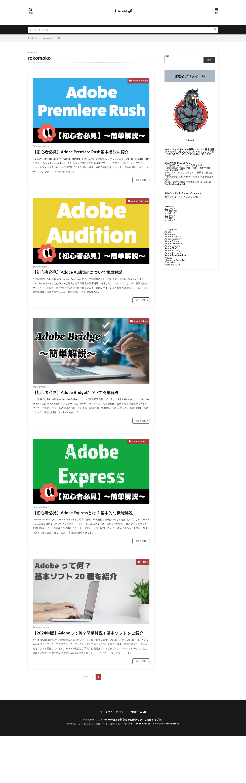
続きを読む (141, 180)
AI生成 (168, 257)
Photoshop (170, 262)
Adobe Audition (139, 200)
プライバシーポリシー (113, 711)
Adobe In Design (173, 252)
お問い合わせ (138, 711)
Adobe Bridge (140, 321)
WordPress (172, 723)
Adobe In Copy (172, 250)
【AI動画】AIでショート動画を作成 (183, 165)
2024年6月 (170, 215)
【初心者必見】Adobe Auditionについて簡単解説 (77, 272)
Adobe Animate (173, 236)
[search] (215, 30)
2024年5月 (170, 218)
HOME (33, 38)
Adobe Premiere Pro (175, 255)
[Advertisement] (100, 759)
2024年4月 (170, 220)
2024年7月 (170, 213)
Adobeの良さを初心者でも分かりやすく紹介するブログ (133, 719)
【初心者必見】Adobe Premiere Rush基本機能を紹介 (81, 151)
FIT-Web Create (140, 723)
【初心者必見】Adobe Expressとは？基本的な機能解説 (83, 512)
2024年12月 (171, 211)
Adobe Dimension (174, 243)
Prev (86, 677)
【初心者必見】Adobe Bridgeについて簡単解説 (76, 392)
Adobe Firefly (172, 248)
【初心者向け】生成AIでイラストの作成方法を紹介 (189, 178)
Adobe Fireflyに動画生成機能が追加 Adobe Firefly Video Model (188, 183)
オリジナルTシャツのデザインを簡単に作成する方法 (189, 173)
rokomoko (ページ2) (51, 38)
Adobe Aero (171, 234)
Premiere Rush (140, 80)
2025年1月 (170, 208)
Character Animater (175, 259)
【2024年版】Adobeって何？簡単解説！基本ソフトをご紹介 (88, 632)
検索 (167, 56)
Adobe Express (140, 441)
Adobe (144, 561)
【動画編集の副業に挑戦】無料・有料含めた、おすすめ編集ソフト (189, 168)
